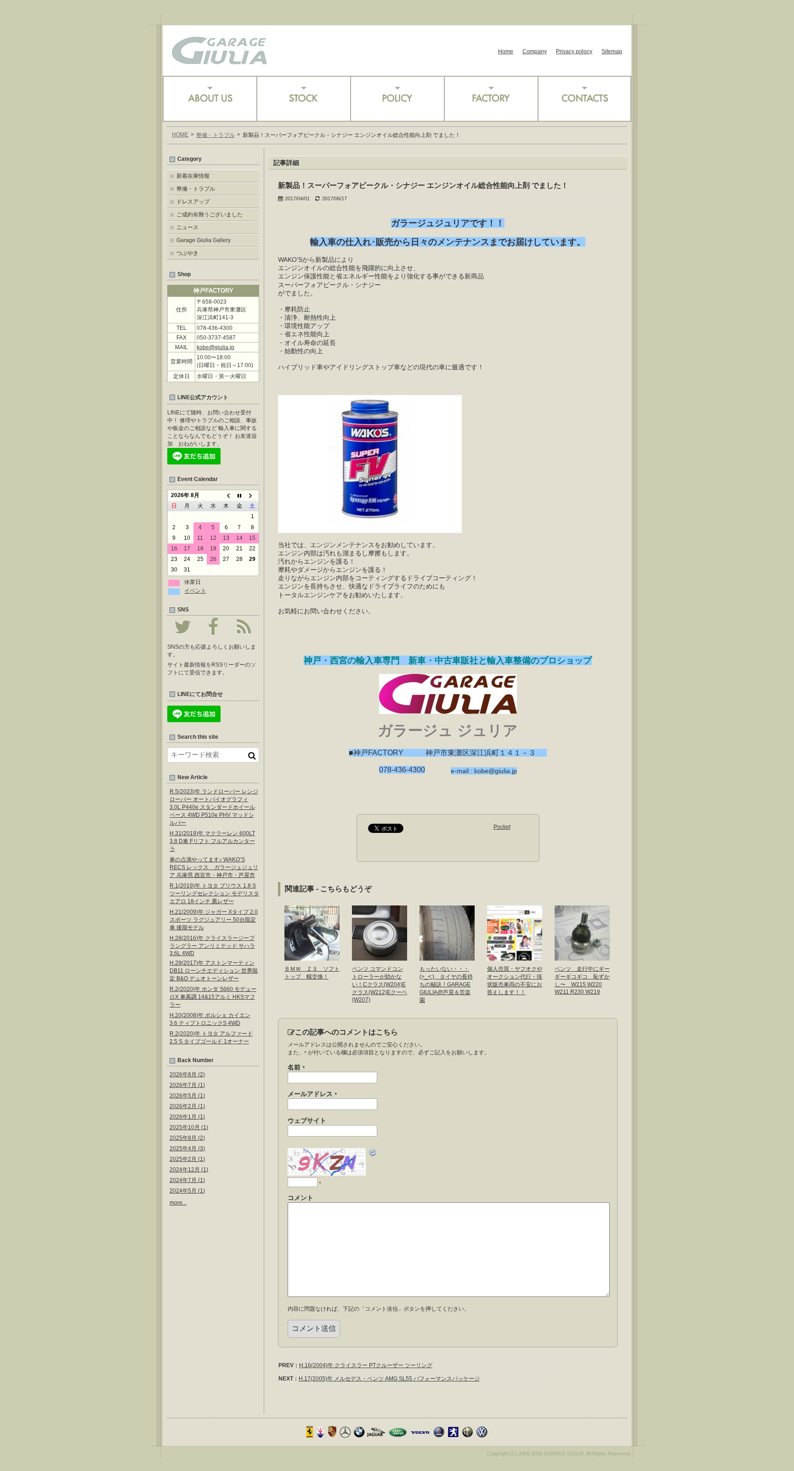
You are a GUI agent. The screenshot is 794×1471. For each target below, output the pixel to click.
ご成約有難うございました (209, 214)
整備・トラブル (215, 135)
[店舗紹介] (209, 99)
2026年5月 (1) (187, 1095)
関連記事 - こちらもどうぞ (328, 889)
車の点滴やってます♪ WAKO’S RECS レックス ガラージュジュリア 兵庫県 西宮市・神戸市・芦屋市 (214, 867)
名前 (296, 1068)
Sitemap (611, 51)
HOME (180, 134)
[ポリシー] (397, 99)
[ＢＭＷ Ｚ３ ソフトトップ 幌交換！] (312, 957)
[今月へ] (239, 495)
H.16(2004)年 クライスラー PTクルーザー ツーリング (365, 1365)
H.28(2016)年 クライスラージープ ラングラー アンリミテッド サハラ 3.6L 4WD (212, 945)
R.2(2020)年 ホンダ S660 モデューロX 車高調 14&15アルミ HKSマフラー (213, 997)
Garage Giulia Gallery (203, 240)
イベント (195, 591)
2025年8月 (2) (187, 1138)
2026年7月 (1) (187, 1085)
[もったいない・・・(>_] (447, 957)
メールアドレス (312, 1094)
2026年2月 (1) (187, 1106)
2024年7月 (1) (187, 1180)
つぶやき (187, 253)
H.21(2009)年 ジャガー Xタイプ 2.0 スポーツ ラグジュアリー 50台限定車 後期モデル (214, 920)
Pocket (501, 827)
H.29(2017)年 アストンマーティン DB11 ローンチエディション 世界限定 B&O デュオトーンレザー (214, 971)
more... (178, 1202)
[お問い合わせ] (584, 99)
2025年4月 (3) (187, 1148)
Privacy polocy (574, 51)
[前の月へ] (226, 495)
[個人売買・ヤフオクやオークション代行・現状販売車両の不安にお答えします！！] (514, 957)
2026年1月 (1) (187, 1117)
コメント (300, 1197)
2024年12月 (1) (189, 1169)
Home (505, 51)
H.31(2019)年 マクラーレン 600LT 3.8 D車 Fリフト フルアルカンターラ (212, 841)
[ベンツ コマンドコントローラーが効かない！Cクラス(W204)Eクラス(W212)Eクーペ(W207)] (379, 957)
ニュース (187, 227)
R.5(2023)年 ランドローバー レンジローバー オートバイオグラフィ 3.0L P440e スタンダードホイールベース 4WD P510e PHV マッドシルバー (214, 807)
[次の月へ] (252, 495)
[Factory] (491, 99)
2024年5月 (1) (187, 1191)
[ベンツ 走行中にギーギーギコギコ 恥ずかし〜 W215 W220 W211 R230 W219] (582, 957)
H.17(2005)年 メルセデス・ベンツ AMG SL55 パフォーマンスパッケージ (389, 1378)
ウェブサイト (307, 1120)
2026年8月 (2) (187, 1074)
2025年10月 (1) (189, 1127)
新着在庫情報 (193, 176)
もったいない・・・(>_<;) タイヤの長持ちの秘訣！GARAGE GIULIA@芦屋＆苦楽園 (446, 984)
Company (534, 51)
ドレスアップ (193, 201)
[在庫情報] (303, 99)
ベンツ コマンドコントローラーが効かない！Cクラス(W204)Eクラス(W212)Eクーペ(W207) (379, 984)
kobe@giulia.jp (215, 347)
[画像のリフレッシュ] (373, 1154)
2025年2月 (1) (187, 1159)
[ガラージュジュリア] (219, 61)
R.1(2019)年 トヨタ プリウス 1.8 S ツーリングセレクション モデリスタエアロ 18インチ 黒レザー (214, 894)
